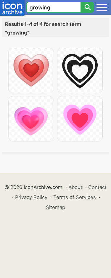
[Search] (87, 7)
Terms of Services (74, 197)
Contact (97, 187)
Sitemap (55, 207)
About (75, 187)
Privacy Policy (31, 197)
